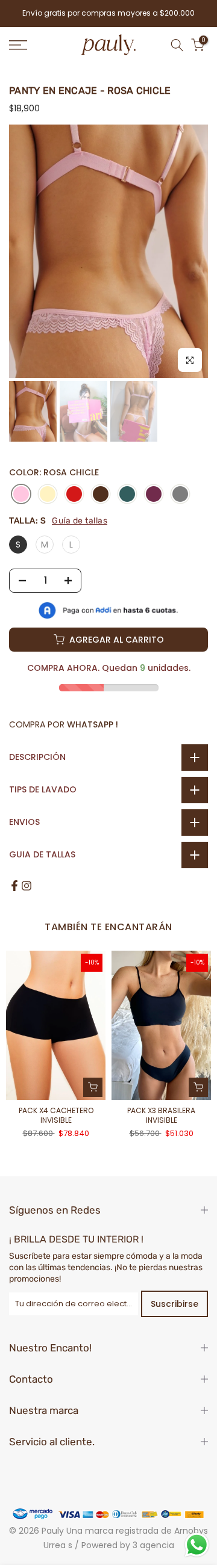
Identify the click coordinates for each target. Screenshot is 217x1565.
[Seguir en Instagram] (26, 885)
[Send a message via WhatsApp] (197, 1545)
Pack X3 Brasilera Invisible (161, 1115)
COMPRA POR (63, 724)
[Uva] (154, 495)
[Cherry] (74, 495)
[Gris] (180, 495)
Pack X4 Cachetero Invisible (56, 1115)
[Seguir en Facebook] (14, 885)
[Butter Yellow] (48, 495)
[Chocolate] (101, 495)
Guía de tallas (79, 521)
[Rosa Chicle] (21, 495)
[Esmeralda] (127, 495)
